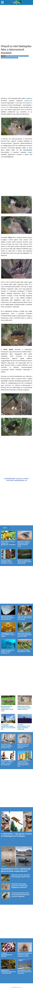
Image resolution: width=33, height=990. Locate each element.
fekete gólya (15, 56)
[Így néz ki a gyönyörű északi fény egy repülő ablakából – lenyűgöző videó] (24, 554)
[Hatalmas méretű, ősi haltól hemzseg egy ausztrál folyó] (5, 877)
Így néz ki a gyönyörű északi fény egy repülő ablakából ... (24, 561)
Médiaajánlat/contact (16, 987)
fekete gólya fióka (23, 56)
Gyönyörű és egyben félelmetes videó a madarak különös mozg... (23, 544)
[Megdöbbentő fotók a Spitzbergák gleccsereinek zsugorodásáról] (16, 856)
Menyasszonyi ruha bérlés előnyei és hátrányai (23, 746)
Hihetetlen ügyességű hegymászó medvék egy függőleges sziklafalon (19, 885)
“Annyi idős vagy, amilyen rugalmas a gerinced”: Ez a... (7, 746)
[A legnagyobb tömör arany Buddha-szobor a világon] (8, 627)
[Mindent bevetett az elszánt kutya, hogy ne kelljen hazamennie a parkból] (24, 700)
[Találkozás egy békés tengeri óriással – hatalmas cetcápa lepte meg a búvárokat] (8, 644)
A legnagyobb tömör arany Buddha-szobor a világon (8, 634)
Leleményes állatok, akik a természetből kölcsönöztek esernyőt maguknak (20, 894)
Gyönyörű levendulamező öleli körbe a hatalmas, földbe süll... (23, 727)
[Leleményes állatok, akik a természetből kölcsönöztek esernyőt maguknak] (5, 895)
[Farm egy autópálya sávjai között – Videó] (24, 644)
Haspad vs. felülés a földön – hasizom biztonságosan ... (7, 763)
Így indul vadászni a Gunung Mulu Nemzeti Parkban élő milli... (7, 618)
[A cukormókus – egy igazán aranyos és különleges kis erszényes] (16, 821)
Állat (2, 831)
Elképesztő (3, 866)
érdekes (8, 56)
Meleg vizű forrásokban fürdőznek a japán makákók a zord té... (24, 955)
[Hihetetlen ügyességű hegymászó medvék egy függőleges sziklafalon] (5, 886)
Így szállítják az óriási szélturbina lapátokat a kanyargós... (24, 971)
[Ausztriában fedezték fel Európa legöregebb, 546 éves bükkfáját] (24, 627)
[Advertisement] (16, 23)
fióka (11, 57)
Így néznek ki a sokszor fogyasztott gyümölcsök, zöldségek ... (8, 544)
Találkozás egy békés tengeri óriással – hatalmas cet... (7, 651)
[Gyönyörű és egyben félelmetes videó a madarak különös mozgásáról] (24, 535)
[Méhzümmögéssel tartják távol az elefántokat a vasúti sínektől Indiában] (8, 700)
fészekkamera (5, 57)
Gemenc (15, 57)
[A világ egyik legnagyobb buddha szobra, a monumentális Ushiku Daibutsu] (8, 719)
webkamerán (28, 100)
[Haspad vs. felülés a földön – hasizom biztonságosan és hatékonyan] (8, 756)
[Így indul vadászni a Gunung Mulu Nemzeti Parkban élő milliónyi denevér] (8, 610)
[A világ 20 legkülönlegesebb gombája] (8, 947)
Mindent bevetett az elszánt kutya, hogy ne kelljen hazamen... (24, 708)
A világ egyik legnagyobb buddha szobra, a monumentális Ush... (8, 727)
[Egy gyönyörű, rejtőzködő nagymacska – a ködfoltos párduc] (8, 964)
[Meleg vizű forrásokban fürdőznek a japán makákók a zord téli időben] (24, 947)
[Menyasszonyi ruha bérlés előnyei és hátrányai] (24, 739)
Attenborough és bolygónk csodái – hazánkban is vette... (7, 561)
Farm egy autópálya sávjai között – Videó (23, 650)
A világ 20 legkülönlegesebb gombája (6, 955)
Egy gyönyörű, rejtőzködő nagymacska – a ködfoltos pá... (8, 971)
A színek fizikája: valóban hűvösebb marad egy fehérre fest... (23, 764)
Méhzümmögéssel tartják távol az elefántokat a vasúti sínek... (7, 708)
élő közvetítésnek (26, 150)
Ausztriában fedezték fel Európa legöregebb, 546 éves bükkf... (24, 634)
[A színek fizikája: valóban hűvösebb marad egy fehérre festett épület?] (24, 756)
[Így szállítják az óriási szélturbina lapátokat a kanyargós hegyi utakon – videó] (24, 964)
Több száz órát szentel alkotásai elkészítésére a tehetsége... (24, 618)
